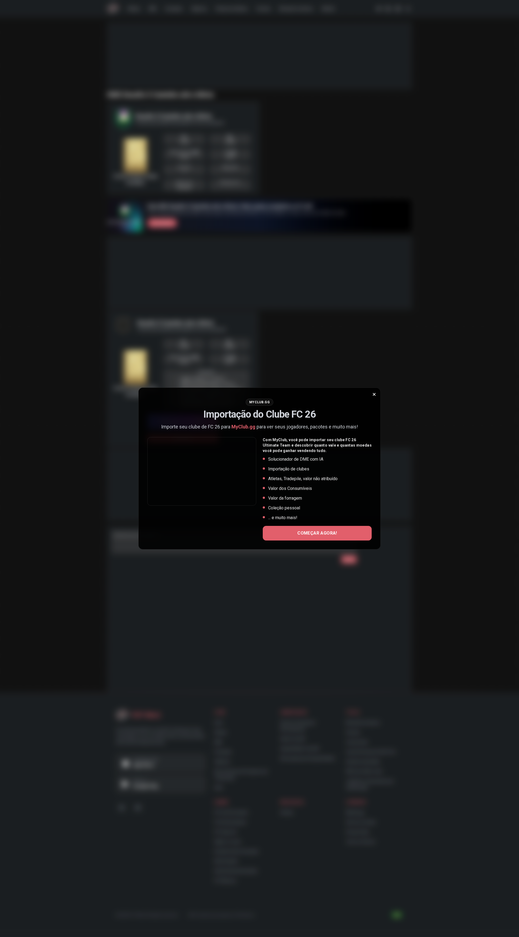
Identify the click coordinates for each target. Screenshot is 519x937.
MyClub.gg (243, 427)
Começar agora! (317, 533)
